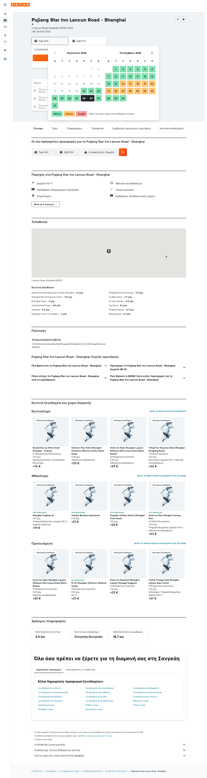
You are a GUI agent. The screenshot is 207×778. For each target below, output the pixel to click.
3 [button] (55, 76)
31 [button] (55, 105)
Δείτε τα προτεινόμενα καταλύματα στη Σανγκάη (160, 543)
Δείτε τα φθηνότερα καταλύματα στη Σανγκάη (161, 475)
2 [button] (98, 69)
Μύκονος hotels (141, 700)
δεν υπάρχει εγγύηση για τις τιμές (97, 736)
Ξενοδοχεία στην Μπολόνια (99, 700)
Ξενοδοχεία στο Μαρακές (146, 688)
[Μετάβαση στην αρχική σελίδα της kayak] (20, 5)
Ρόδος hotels (92, 705)
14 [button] (84, 83)
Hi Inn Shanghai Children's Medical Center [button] (88, 584)
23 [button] (98, 90)
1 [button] (91, 69)
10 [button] (55, 83)
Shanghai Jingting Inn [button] (43, 515)
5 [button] (69, 76)
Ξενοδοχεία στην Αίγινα (145, 696)
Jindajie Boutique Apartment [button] (85, 515)
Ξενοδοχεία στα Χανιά (49, 688)
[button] (5, 4)
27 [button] (76, 98)
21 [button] (84, 90)
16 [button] (98, 83)
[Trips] (5, 50)
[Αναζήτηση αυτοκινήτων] (5, 27)
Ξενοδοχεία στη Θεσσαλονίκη (53, 692)
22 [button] (91, 90)
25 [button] (62, 98)
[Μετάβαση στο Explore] (5, 35)
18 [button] (62, 90)
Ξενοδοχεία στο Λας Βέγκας (100, 688)
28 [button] (84, 98)
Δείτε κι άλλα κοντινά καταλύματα (168, 411)
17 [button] (55, 90)
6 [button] (76, 76)
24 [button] (54, 98)
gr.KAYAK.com (37, 771)
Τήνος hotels (139, 705)
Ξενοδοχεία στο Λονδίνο (50, 700)
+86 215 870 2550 (41, 31)
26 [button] (69, 98)
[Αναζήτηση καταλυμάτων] (5, 20)
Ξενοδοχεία (51, 771)
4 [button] (62, 76)
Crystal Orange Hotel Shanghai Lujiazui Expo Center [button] (164, 581)
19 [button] (69, 90)
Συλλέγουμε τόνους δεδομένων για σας (57, 750)
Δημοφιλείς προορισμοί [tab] (48, 669)
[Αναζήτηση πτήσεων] (5, 14)
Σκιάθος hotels (45, 709)
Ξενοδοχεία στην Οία (96, 696)
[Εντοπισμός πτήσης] (5, 42)
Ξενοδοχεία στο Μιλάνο (50, 696)
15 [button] (91, 83)
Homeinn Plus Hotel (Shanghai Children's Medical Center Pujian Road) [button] (87, 450)
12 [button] (69, 83)
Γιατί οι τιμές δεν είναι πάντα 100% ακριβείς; (59, 755)
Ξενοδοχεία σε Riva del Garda (147, 692)
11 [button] (62, 83)
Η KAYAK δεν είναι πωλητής (50, 744)
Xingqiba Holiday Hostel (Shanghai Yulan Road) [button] (127, 517)
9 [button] (98, 76)
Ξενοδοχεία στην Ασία (69, 771)
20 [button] (76, 90)
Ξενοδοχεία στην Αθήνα (97, 692)
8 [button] (91, 76)
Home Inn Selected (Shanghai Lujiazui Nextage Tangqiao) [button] (125, 581)
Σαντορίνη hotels (94, 709)
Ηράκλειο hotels (46, 705)
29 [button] (91, 98)
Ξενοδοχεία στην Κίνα (92, 771)
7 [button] (84, 76)
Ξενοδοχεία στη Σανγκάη (116, 771)
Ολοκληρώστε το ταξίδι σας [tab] (80, 669)
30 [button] (98, 98)
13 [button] (77, 83)
